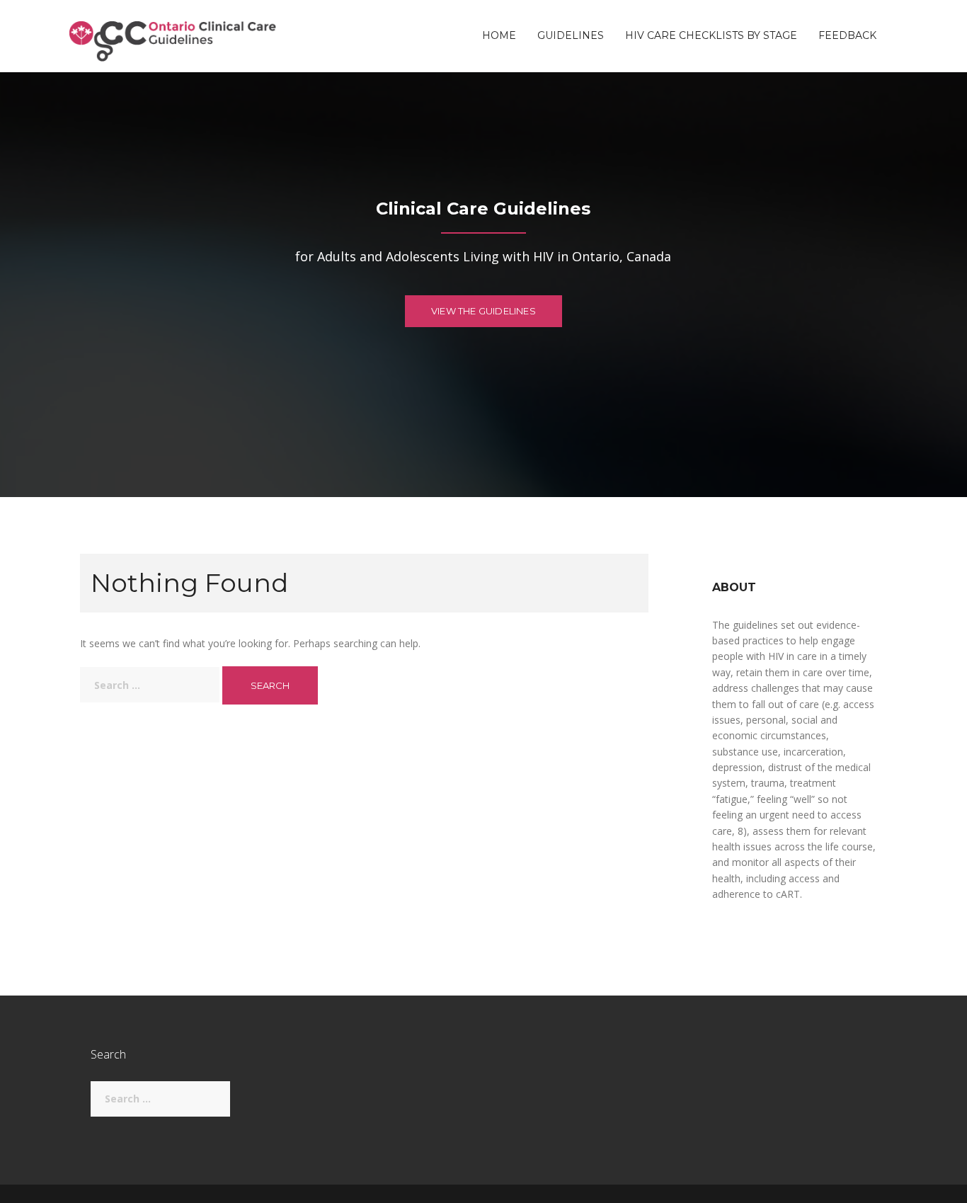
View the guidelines (483, 311)
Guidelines (570, 36)
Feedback (847, 36)
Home (499, 36)
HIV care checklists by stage (711, 36)
